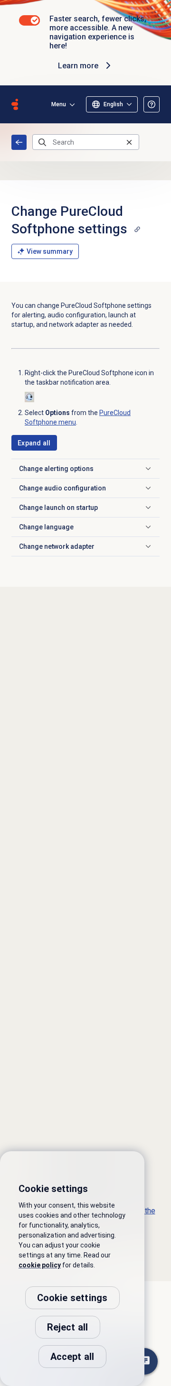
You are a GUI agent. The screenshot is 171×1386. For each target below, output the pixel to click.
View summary (50, 251)
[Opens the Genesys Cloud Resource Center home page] (14, 104)
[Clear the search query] (129, 142)
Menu (58, 104)
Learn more (78, 65)
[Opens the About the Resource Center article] (151, 104)
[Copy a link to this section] (137, 229)
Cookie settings (72, 1297)
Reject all (67, 1327)
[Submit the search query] (42, 142)
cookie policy (40, 1265)
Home (19, 142)
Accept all (72, 1356)
